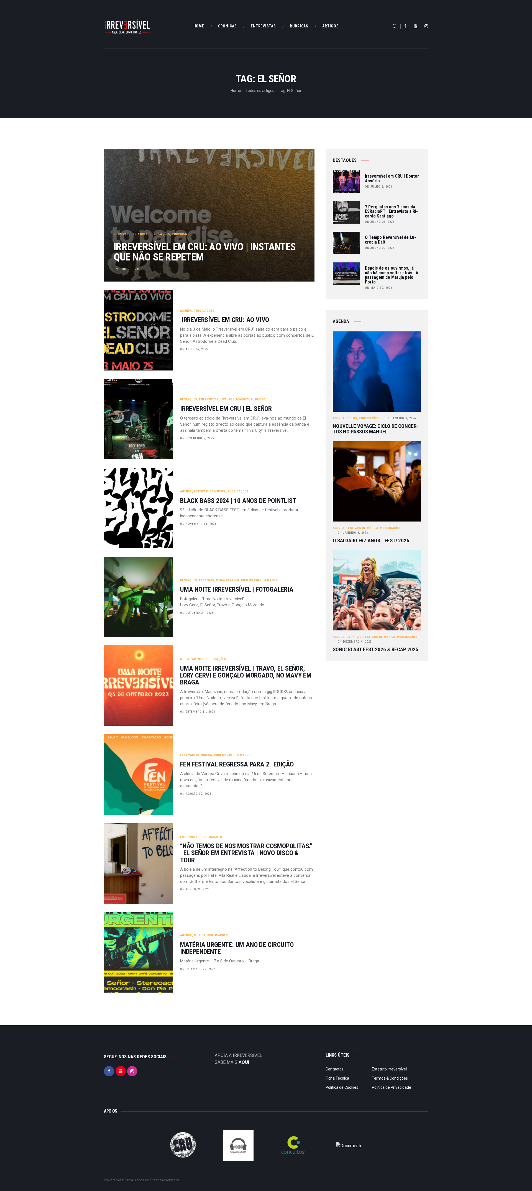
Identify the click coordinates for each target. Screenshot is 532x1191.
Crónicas (121, 234)
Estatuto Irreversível (389, 1069)
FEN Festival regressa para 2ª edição (237, 764)
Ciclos (351, 418)
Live (223, 399)
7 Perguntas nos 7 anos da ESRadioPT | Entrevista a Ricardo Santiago (391, 212)
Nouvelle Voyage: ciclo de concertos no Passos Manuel (375, 429)
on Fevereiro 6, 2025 (197, 438)
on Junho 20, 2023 (194, 889)
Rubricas (179, 234)
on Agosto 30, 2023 (195, 794)
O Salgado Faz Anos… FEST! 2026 (371, 540)
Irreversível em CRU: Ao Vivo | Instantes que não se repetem (205, 252)
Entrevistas (208, 399)
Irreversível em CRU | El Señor (226, 408)
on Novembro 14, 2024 (198, 524)
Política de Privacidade (391, 1087)
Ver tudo (271, 580)
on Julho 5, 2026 (378, 186)
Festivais (206, 580)
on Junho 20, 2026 (379, 248)
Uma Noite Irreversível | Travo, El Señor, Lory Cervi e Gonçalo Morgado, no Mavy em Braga (245, 675)
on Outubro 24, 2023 (196, 613)
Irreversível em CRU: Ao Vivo (225, 319)
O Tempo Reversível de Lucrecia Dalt (390, 240)
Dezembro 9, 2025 (354, 641)
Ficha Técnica (337, 1078)
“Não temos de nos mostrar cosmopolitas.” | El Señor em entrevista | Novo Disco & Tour (246, 853)
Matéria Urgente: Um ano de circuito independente (237, 948)
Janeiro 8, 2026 (352, 533)
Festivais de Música (210, 491)
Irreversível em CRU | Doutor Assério (392, 178)
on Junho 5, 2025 (127, 269)
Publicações (160, 234)
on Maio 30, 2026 (378, 288)
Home (236, 90)
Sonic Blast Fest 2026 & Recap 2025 (375, 649)
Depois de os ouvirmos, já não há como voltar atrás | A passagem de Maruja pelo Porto (391, 275)
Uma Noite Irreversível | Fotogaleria (236, 589)
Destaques (139, 234)
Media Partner (227, 580)
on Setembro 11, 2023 (197, 712)
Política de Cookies (342, 1087)
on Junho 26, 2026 (379, 222)
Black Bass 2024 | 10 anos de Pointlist (238, 500)
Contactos (335, 1069)
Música (199, 935)
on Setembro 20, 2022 (197, 969)
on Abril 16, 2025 (194, 349)
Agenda (186, 311)
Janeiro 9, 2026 (400, 418)
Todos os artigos (259, 90)
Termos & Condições (390, 1078)
